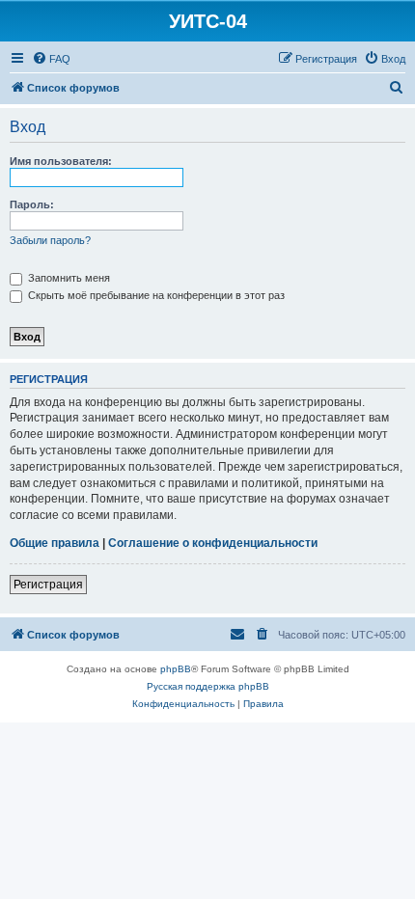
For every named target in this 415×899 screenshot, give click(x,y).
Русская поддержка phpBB (208, 686)
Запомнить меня (67, 278)
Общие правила (54, 543)
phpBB (175, 669)
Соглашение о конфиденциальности (213, 543)
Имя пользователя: (61, 161)
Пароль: (32, 204)
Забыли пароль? (50, 240)
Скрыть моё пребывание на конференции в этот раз (155, 295)
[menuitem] (51, 58)
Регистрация (48, 584)
